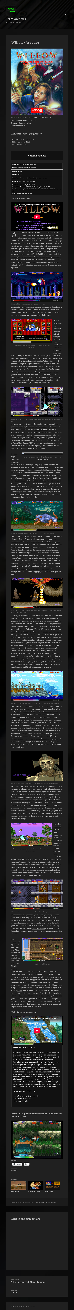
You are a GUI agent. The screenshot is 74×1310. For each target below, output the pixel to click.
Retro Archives (16, 19)
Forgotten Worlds (30, 642)
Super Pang (49, 1191)
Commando (15, 1191)
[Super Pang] (52, 1185)
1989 (49, 1202)
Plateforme (40, 1202)
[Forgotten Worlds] (35, 1185)
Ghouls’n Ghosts (17, 432)
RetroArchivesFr (29, 1202)
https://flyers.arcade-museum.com (41, 117)
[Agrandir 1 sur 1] (49, 322)
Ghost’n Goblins (54, 800)
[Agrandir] (60, 51)
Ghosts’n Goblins (17, 561)
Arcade (23, 126)
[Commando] (18, 1185)
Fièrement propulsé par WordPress (22, 1306)
